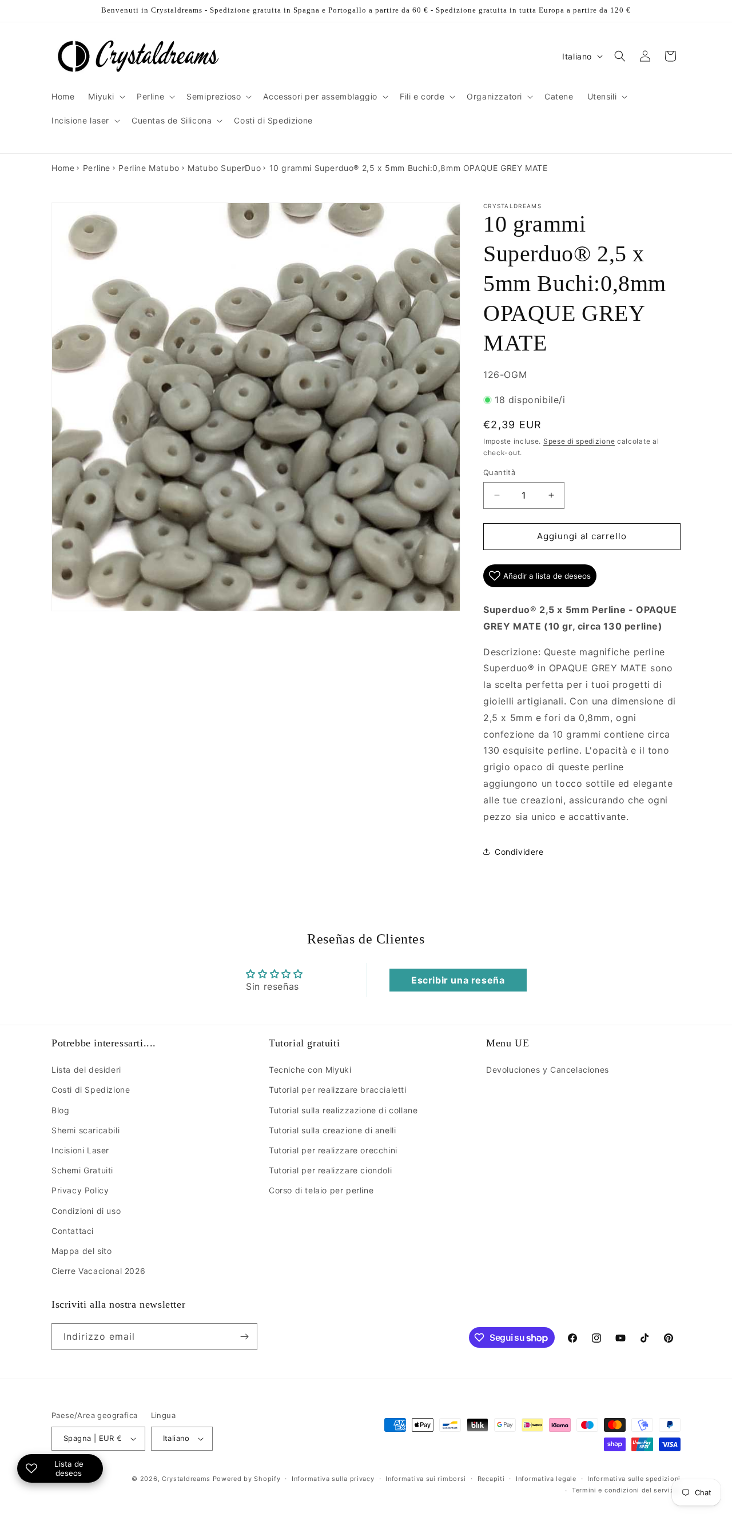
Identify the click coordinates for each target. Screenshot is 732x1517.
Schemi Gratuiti (82, 1170)
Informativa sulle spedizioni (634, 1479)
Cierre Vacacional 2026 (98, 1271)
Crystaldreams (186, 1479)
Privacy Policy (80, 1190)
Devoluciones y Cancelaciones (547, 1069)
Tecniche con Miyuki (310, 1069)
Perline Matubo (148, 168)
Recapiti (491, 1479)
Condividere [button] (519, 852)
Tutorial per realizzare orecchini (333, 1150)
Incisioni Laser (80, 1150)
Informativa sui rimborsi (425, 1479)
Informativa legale (546, 1479)
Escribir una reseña (457, 980)
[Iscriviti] (244, 1336)
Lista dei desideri (86, 1069)
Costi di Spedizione (90, 1089)
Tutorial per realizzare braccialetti (338, 1089)
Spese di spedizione (579, 441)
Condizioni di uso (86, 1211)
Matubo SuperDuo (224, 168)
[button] (105, 97)
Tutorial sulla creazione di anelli (332, 1130)
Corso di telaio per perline (321, 1190)
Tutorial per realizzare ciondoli (330, 1170)
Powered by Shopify (247, 1479)
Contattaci (72, 1231)
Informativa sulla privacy (333, 1479)
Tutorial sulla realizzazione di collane (343, 1110)
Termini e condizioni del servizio (626, 1490)
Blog (60, 1110)
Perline (96, 168)
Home (62, 168)
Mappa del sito (81, 1251)
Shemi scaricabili (85, 1130)
